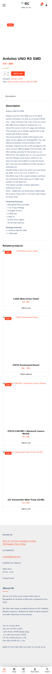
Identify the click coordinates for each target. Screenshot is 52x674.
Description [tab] (11, 96)
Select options (26, 374)
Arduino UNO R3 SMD (28, 82)
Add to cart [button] (26, 308)
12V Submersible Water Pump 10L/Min (26, 500)
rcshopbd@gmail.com (11, 557)
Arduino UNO (12, 82)
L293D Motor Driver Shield (26, 299)
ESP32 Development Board (26, 365)
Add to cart (18, 73)
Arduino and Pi (17, 79)
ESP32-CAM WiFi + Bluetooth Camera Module (26, 432)
